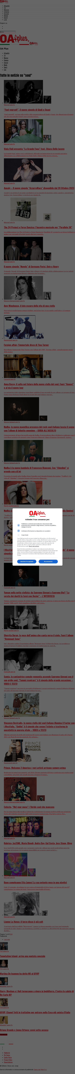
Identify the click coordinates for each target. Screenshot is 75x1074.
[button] (37, 535)
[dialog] (37, 537)
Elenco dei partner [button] (34, 546)
